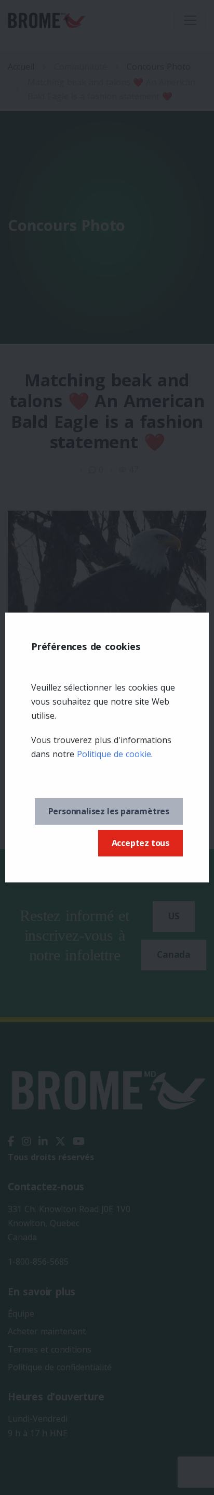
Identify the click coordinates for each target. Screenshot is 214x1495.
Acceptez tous (140, 843)
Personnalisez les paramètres (108, 811)
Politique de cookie (114, 754)
